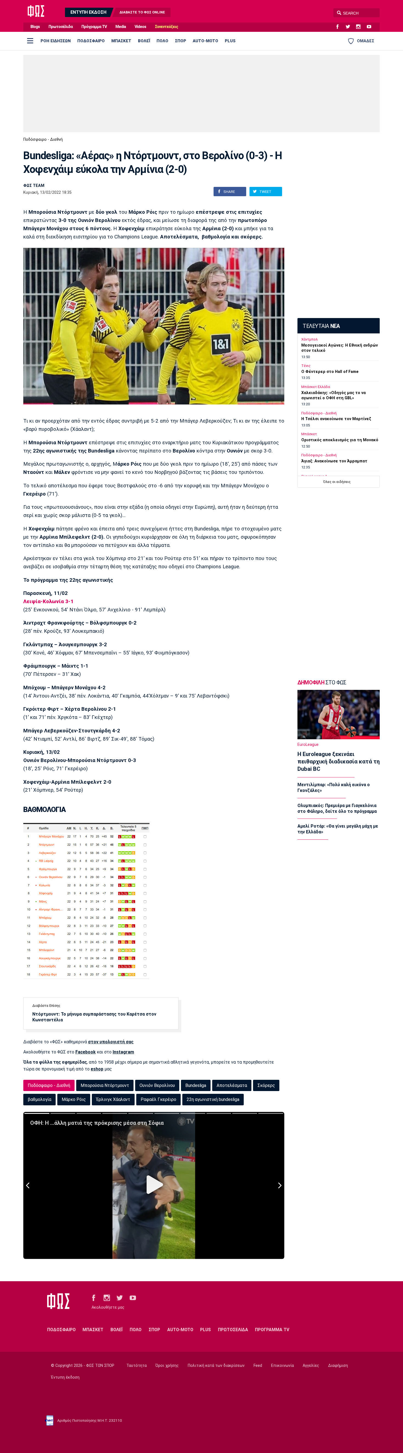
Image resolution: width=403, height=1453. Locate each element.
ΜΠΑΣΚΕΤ (121, 40)
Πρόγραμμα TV (94, 26)
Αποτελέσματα (232, 1085)
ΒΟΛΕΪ (144, 40)
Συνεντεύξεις (166, 26)
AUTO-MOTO (205, 40)
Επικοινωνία (282, 1365)
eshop (97, 1069)
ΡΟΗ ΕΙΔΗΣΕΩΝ (56, 40)
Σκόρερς (266, 1085)
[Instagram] (360, 27)
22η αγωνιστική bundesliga (213, 1099)
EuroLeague (308, 744)
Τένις (306, 366)
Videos (140, 26)
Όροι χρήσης (167, 1365)
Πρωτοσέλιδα (61, 26)
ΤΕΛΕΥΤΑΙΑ (321, 326)
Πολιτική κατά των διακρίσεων (216, 1365)
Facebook (85, 1052)
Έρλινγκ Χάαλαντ (113, 1099)
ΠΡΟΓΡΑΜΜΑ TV (272, 1329)
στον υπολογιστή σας (111, 1041)
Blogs (35, 26)
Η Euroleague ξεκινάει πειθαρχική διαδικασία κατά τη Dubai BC (338, 761)
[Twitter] (350, 27)
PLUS (230, 40)
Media (120, 26)
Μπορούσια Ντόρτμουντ (105, 1085)
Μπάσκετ (309, 434)
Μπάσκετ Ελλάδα (315, 387)
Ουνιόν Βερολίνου (157, 1085)
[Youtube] (371, 27)
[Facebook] (339, 27)
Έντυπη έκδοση (65, 1377)
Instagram (123, 1052)
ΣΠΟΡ (180, 40)
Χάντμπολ (309, 339)
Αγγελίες (311, 1365)
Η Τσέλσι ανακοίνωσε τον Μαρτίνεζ (336, 419)
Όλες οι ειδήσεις (337, 482)
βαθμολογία (39, 1099)
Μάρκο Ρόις (74, 1099)
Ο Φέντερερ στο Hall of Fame (330, 371)
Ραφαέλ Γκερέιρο (158, 1099)
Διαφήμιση (338, 1365)
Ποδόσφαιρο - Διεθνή (43, 139)
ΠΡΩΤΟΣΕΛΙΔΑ (233, 1329)
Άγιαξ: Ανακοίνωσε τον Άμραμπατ (334, 461)
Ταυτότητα (136, 1365)
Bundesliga (195, 1085)
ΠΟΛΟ (162, 40)
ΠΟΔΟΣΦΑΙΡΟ (91, 40)
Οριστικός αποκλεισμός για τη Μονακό (339, 440)
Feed (258, 1365)
